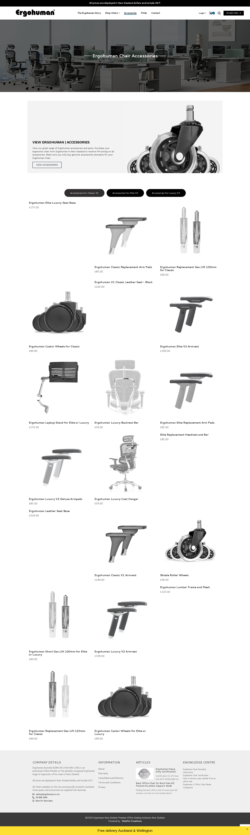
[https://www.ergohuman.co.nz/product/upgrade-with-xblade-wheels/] (190, 540)
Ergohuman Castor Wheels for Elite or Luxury (120, 732)
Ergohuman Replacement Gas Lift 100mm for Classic (188, 268)
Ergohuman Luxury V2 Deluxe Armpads (55, 499)
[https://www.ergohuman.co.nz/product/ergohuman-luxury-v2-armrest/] (125, 616)
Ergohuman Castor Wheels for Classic (54, 346)
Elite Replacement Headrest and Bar (184, 434)
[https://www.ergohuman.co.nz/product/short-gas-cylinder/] (59, 616)
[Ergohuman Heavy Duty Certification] (145, 773)
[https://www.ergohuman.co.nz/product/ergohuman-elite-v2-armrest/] (190, 311)
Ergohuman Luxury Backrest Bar (116, 422)
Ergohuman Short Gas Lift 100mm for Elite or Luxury (58, 653)
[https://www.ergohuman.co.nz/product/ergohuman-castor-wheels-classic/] (59, 311)
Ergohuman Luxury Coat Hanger (116, 499)
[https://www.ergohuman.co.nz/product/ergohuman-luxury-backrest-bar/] (125, 387)
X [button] (247, 829)
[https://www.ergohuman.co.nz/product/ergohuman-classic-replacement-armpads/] (125, 231)
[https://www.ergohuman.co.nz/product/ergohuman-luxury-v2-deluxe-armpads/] (59, 463)
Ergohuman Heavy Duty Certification (166, 770)
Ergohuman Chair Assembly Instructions (194, 771)
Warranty (103, 773)
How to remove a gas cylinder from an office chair (199, 780)
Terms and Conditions (109, 782)
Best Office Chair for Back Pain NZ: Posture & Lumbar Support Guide (155, 784)
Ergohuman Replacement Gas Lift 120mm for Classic (57, 732)
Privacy (101, 787)
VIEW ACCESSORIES (47, 165)
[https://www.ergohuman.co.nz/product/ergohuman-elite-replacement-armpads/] (190, 387)
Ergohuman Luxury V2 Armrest (115, 651)
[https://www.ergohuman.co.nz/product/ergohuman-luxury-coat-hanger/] (125, 463)
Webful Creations (132, 821)
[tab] (84, 193)
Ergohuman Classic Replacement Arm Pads (123, 267)
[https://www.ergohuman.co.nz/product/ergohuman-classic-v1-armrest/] (125, 540)
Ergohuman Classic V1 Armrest (115, 575)
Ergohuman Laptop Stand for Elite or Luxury (59, 422)
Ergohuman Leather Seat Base (49, 511)
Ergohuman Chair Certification (195, 775)
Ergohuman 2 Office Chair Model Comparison (197, 786)
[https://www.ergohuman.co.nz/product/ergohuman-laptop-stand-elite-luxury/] (59, 387)
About (101, 768)
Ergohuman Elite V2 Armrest (179, 346)
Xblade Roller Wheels (174, 575)
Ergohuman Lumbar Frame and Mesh (185, 587)
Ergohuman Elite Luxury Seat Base (52, 203)
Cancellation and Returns (110, 778)
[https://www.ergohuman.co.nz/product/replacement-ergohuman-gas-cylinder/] (59, 695)
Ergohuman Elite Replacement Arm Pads (187, 422)
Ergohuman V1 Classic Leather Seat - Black (123, 282)
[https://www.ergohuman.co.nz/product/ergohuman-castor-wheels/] (125, 695)
